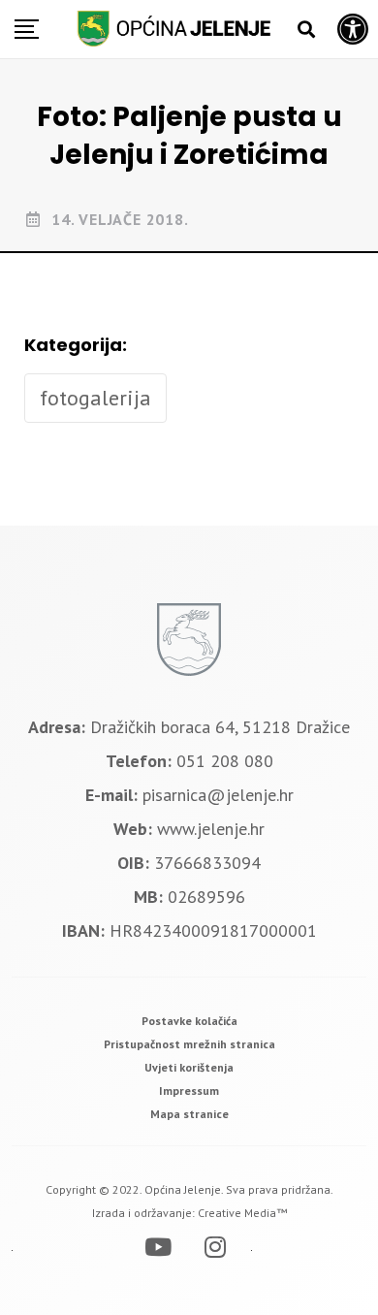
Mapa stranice (189, 1114)
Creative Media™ (242, 1212)
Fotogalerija (95, 397)
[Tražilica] (306, 29)
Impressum (189, 1090)
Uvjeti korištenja (189, 1067)
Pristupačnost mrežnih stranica (189, 1044)
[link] (189, 1020)
